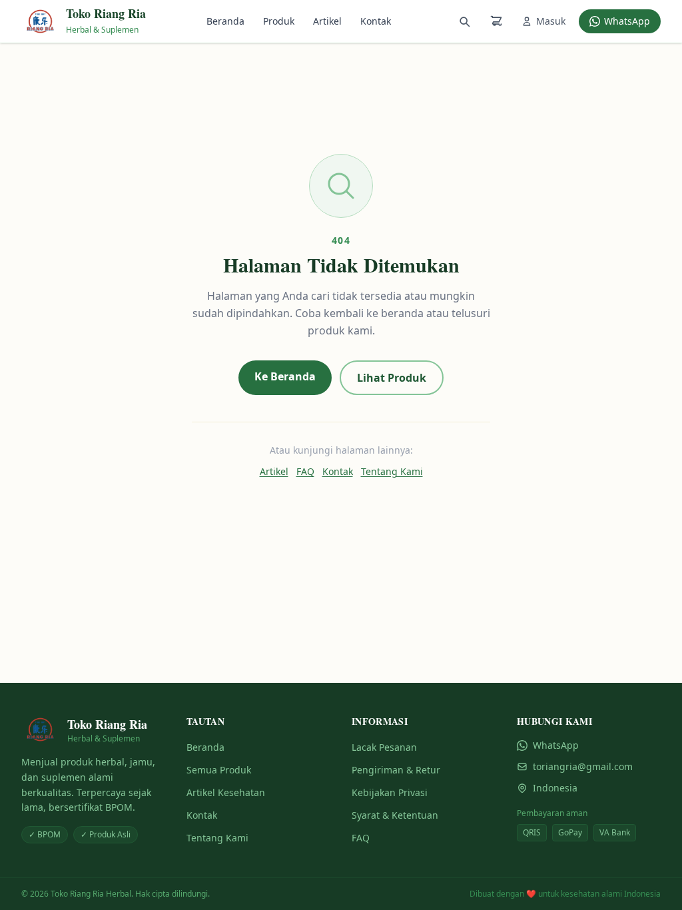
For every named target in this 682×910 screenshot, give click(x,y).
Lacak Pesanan (384, 747)
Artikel (327, 21)
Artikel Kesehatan (225, 792)
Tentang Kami (392, 471)
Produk (278, 21)
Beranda (225, 21)
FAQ (305, 471)
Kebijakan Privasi (390, 792)
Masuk (550, 21)
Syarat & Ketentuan (395, 815)
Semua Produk (218, 769)
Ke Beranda (285, 376)
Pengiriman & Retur (396, 769)
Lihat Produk (391, 377)
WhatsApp (627, 21)
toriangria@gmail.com (583, 766)
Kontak (375, 21)
